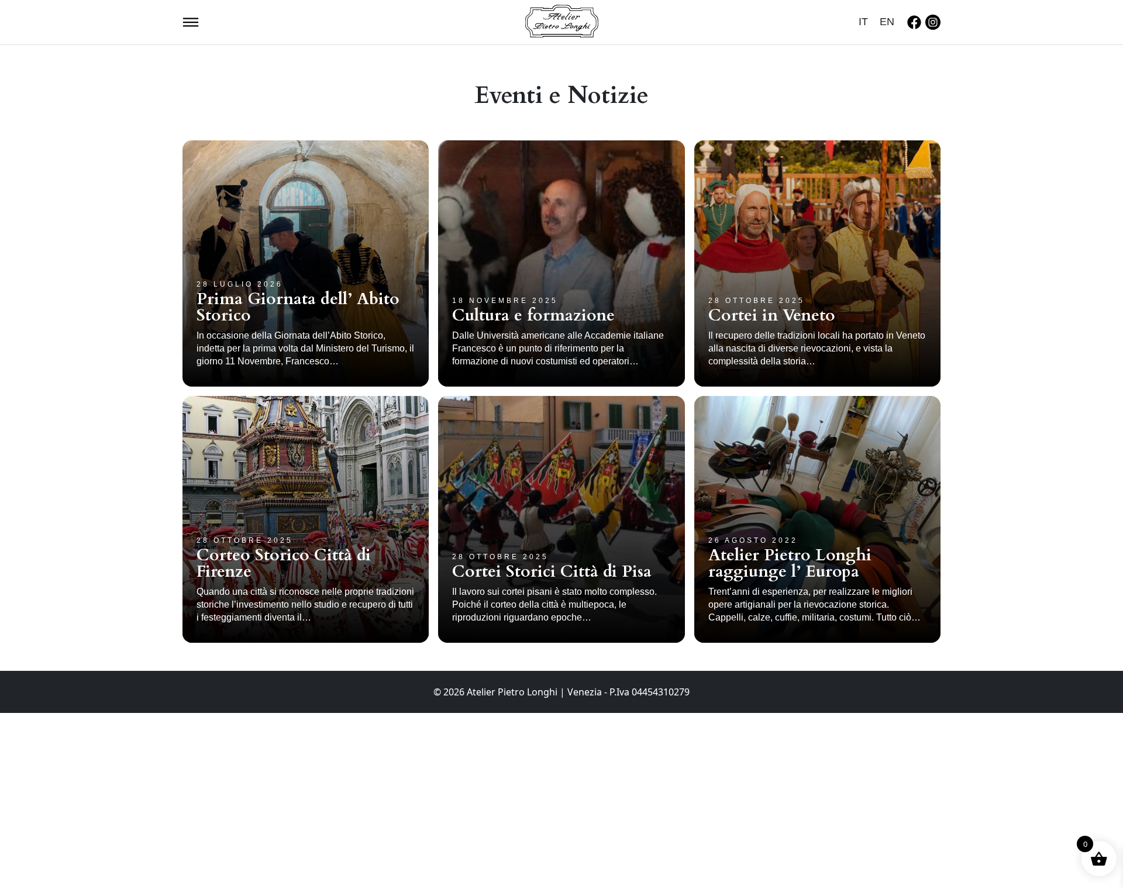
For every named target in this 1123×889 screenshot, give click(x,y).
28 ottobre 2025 (756, 301)
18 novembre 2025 (505, 301)
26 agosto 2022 (753, 540)
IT (863, 21)
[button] (190, 21)
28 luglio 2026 (240, 284)
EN (887, 21)
